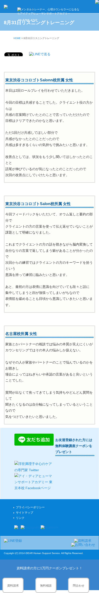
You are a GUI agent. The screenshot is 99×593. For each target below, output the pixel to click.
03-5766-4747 (27, 20)
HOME (17, 38)
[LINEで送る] (39, 54)
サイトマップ (24, 512)
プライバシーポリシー (30, 507)
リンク (20, 518)
